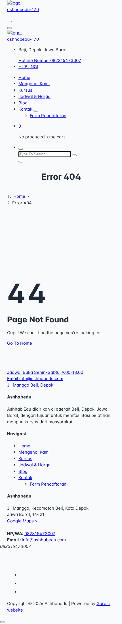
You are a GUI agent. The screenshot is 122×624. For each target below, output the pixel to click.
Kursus (25, 90)
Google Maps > (22, 521)
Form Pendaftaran (48, 115)
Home (24, 77)
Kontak (25, 109)
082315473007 (39, 533)
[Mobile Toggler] (35, 110)
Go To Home (19, 343)
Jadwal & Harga (34, 96)
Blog (23, 103)
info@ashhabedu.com (44, 539)
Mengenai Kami (34, 83)
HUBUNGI (28, 66)
